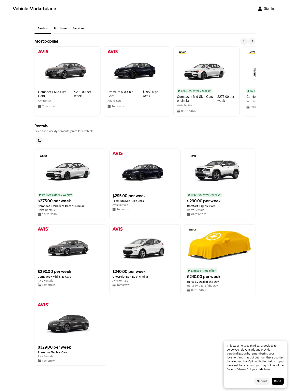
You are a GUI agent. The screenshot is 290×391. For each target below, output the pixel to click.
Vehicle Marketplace (34, 8)
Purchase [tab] (60, 28)
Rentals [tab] (43, 28)
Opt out (262, 381)
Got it (277, 381)
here (267, 369)
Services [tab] (78, 28)
